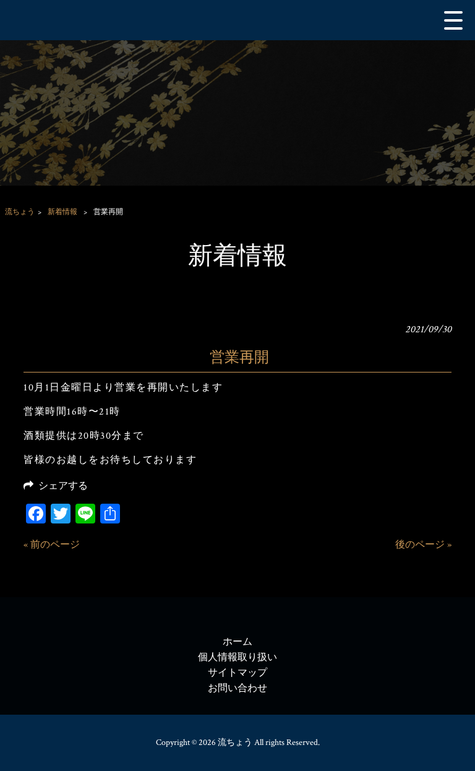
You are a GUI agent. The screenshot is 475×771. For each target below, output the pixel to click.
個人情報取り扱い (237, 657)
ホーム (237, 641)
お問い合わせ (237, 688)
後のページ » (423, 544)
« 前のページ (52, 544)
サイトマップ (237, 672)
